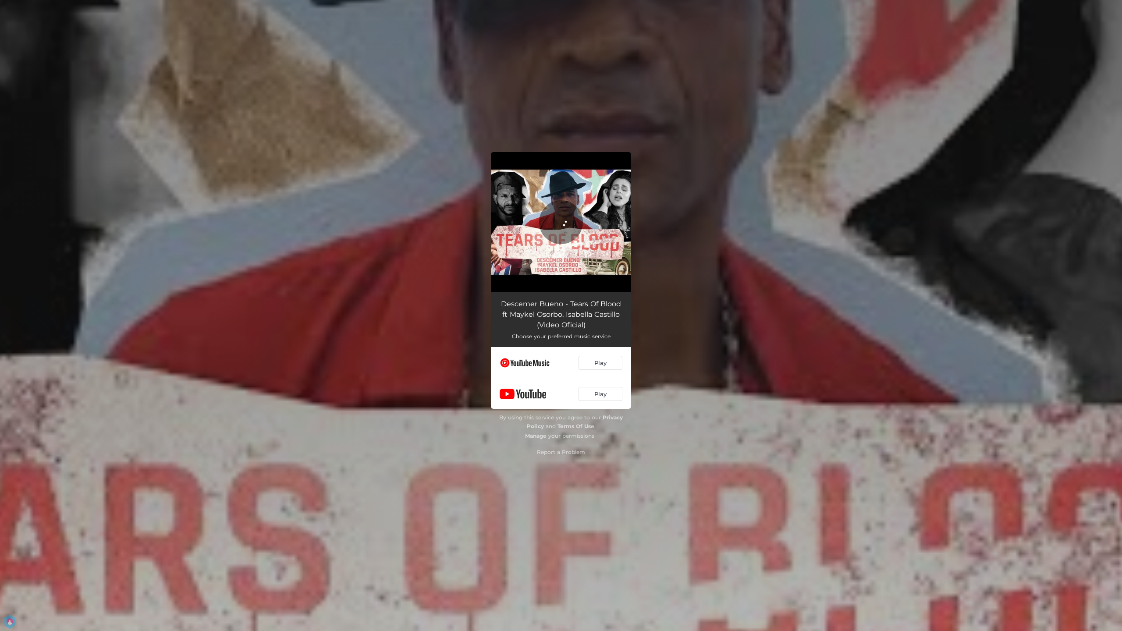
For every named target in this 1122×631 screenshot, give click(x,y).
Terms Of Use (575, 426)
